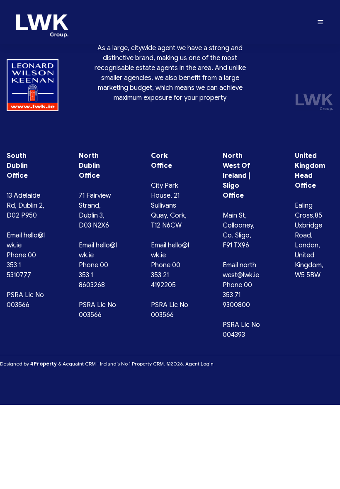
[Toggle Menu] (320, 22)
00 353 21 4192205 (165, 275)
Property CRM (148, 364)
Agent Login (199, 364)
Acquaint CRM (79, 364)
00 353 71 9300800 (237, 295)
